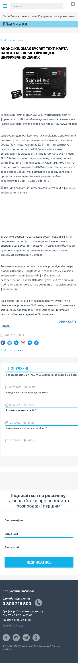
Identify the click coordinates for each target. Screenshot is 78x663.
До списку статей (13, 40)
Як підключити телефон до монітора (27, 392)
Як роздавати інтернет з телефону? (26, 428)
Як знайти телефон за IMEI (21, 410)
